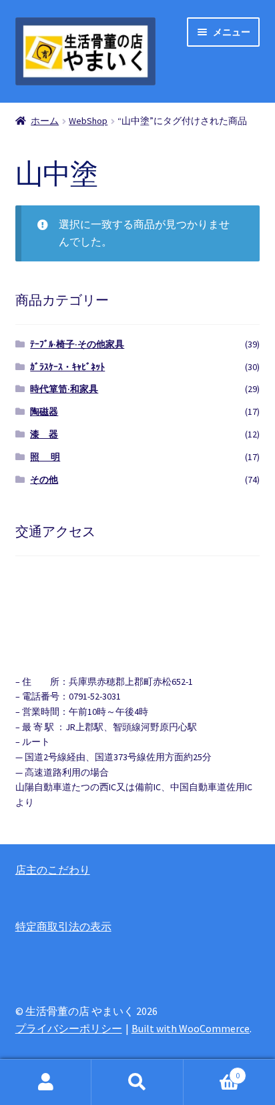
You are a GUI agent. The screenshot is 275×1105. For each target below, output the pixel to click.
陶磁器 (44, 411)
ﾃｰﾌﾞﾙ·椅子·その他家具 (77, 344)
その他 (44, 479)
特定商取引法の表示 (63, 926)
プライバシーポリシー (68, 1028)
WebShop (88, 121)
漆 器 (44, 434)
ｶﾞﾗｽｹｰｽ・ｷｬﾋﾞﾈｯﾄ (67, 367)
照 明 (45, 457)
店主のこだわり (52, 869)
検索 (137, 1082)
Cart (212, 1070)
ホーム (45, 121)
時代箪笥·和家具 (64, 389)
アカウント (45, 1082)
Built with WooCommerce (190, 1028)
